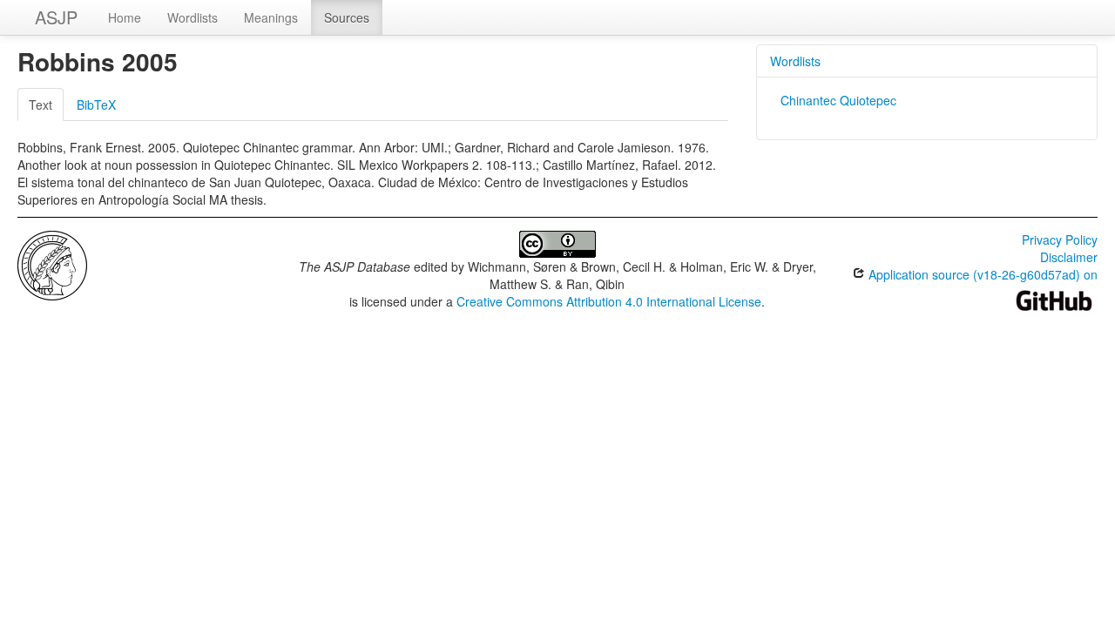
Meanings (271, 17)
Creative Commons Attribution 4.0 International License (608, 301)
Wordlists (192, 17)
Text (40, 104)
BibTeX (96, 104)
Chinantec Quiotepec (838, 100)
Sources (346, 17)
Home (124, 17)
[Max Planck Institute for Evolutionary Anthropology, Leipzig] (52, 264)
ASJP (56, 17)
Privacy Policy (1060, 239)
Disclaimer (1069, 257)
